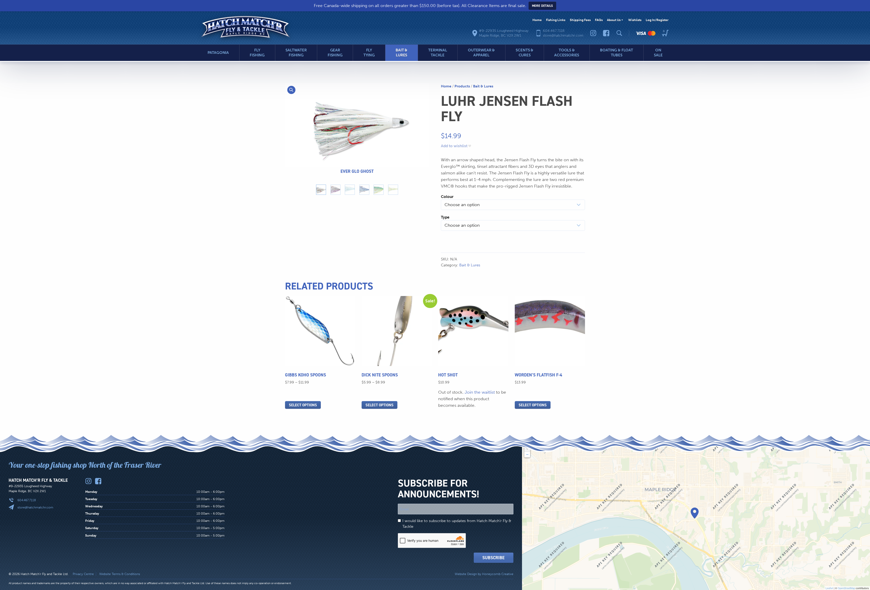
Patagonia (218, 52)
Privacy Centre (83, 574)
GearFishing (335, 52)
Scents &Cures (524, 52)
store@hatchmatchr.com (35, 507)
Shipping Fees (580, 20)
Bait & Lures (483, 86)
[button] (291, 90)
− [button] (527, 454)
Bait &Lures (401, 52)
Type (445, 217)
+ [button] (527, 448)
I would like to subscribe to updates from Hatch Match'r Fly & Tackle (456, 523)
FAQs (599, 20)
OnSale (658, 52)
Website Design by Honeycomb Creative (484, 574)
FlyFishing (257, 52)
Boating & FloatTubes (616, 52)
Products (462, 86)
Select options (303, 404)
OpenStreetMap (846, 588)
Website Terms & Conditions (119, 574)
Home (537, 20)
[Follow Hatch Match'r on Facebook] (606, 33)
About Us (614, 20)
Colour (447, 196)
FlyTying (369, 52)
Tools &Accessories (566, 52)
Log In (657, 20)
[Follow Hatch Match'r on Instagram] (593, 33)
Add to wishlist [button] (454, 146)
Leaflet (829, 588)
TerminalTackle (437, 52)
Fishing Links (555, 20)
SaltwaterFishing (296, 52)
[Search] (619, 33)
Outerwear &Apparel (481, 52)
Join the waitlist (480, 392)
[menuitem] (537, 20)
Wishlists (634, 20)
